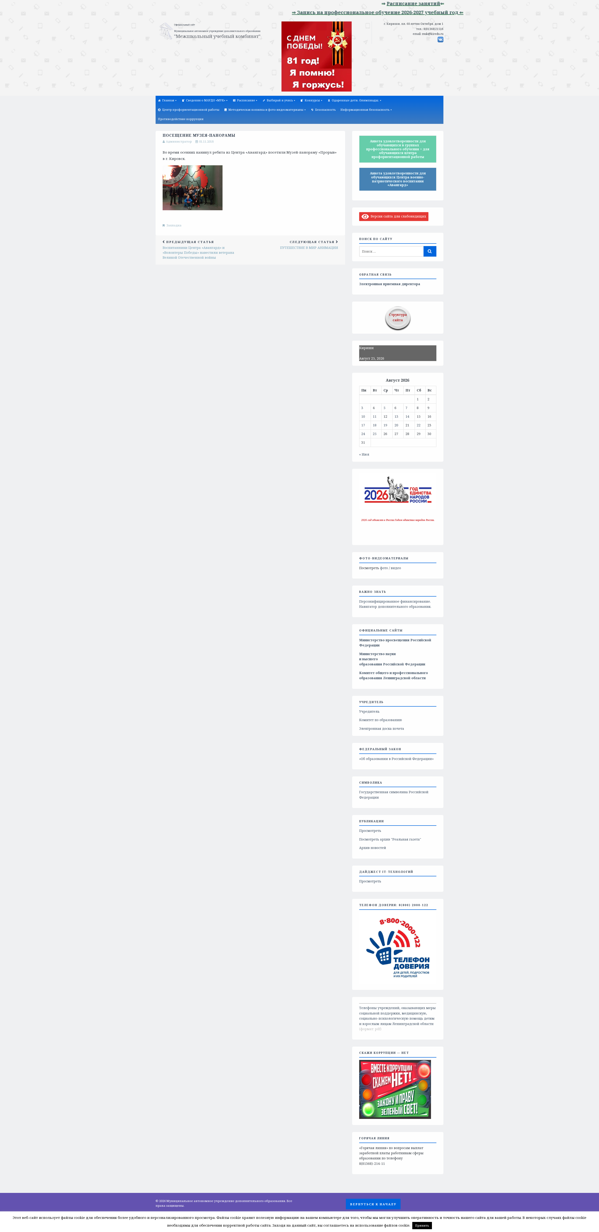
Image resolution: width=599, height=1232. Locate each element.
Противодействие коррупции (181, 119)
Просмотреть (370, 830)
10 (363, 416)
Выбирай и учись (280, 100)
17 (363, 425)
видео (396, 568)
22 (418, 425)
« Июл (364, 454)
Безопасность (325, 110)
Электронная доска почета (381, 728)
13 (396, 416)
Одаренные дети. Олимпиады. (355, 100)
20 (396, 425)
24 (363, 434)
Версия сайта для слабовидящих (397, 216)
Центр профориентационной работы (190, 110)
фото (384, 568)
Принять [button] (422, 1225)
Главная (168, 100)
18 (374, 425)
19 (385, 425)
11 (374, 416)
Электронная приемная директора (389, 284)
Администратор (179, 141)
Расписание (246, 100)
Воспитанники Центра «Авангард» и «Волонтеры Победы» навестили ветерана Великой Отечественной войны (198, 250)
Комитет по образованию (380, 720)
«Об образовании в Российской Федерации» (396, 758)
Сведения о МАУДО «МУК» (205, 100)
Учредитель (369, 711)
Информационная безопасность (365, 110)
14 (407, 416)
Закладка (174, 225)
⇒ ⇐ (384, 3)
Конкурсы (312, 100)
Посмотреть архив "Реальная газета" (390, 839)
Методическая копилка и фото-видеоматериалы (265, 110)
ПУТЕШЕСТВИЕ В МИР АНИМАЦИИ (309, 245)
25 (374, 434)
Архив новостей (372, 847)
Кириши (366, 348)
